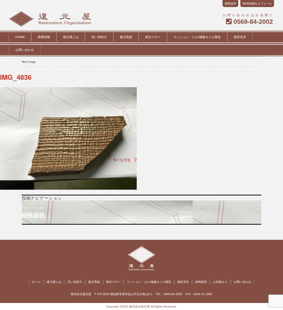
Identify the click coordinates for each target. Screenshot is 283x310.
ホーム (36, 281)
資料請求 (230, 3)
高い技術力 (99, 37)
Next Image (29, 62)
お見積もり (220, 281)
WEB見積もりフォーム (257, 3)
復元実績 (126, 37)
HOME (20, 37)
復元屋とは (71, 37)
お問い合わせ (24, 50)
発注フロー (153, 37)
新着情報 (44, 37)
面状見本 (240, 37)
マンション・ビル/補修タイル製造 (197, 37)
